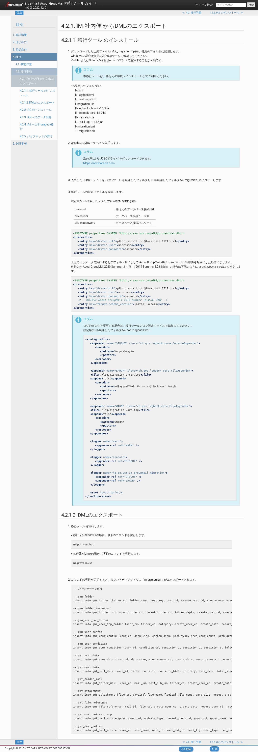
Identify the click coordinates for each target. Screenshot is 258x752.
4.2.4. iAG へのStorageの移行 (37, 127)
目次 (19, 12)
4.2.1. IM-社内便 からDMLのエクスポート (37, 81)
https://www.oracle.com (99, 163)
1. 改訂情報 (20, 34)
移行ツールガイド (61, 3)
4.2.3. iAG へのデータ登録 (36, 117)
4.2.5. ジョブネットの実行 (36, 136)
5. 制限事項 (20, 143)
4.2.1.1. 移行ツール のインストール (37, 93)
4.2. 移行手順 (24, 71)
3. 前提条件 (20, 49)
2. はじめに (20, 42)
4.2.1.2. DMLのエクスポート (37, 102)
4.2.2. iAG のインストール (36, 109)
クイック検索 (204, 4)
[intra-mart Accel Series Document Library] (14, 5)
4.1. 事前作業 (24, 64)
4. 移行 (17, 56)
